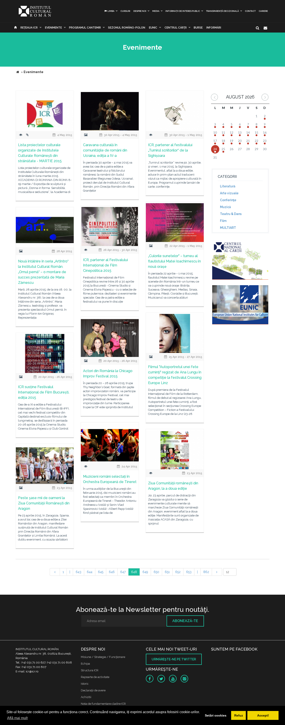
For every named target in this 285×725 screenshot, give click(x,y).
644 (89, 572)
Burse (198, 27)
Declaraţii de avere (93, 690)
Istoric (85, 683)
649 (145, 572)
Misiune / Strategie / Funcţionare (103, 657)
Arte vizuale (229, 193)
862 (206, 572)
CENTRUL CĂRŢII (176, 27)
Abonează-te (185, 621)
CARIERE (263, 11)
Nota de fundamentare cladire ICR (103, 703)
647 (123, 572)
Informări (213, 27)
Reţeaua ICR (29, 27)
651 (167, 572)
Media (155, 11)
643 (78, 572)
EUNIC (153, 27)
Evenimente (53, 27)
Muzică (225, 207)
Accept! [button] (263, 715)
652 (178, 572)
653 (188, 572)
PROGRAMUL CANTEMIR (85, 27)
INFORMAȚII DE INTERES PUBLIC (182, 11)
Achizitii (86, 697)
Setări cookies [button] (215, 715)
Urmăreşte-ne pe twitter (174, 659)
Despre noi (139, 11)
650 (156, 572)
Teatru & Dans (231, 214)
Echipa (85, 663)
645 (100, 572)
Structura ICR (89, 670)
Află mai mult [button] (17, 718)
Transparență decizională (222, 11)
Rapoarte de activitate (95, 677)
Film (223, 221)
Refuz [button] (238, 715)
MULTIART (228, 227)
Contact (250, 11)
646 (112, 572)
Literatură (227, 186)
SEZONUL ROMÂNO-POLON (126, 27)
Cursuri (125, 11)
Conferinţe (228, 200)
